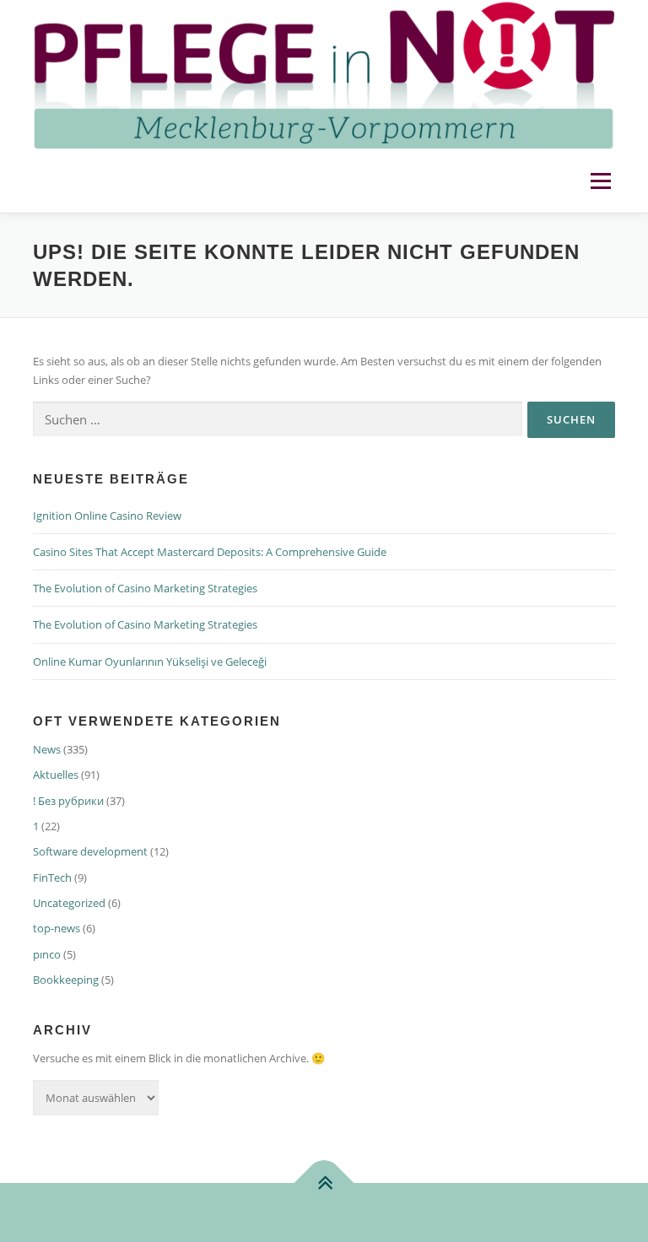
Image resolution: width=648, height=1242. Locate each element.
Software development (90, 851)
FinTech (52, 877)
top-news (56, 928)
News (47, 749)
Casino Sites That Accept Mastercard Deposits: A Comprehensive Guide (209, 551)
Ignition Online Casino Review (107, 515)
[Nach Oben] (324, 1182)
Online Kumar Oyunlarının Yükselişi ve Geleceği (150, 661)
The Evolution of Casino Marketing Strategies (145, 588)
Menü (600, 180)
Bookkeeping (66, 979)
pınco (47, 954)
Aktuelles (55, 774)
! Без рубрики (68, 800)
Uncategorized (69, 902)
